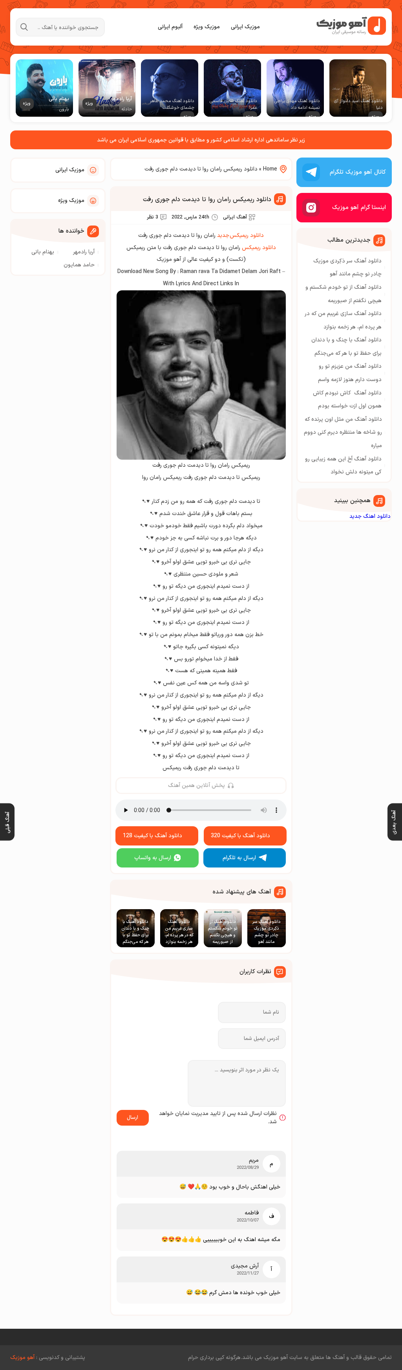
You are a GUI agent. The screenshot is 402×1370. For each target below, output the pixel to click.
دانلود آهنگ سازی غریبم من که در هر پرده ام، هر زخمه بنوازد (343, 320)
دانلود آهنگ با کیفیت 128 (152, 836)
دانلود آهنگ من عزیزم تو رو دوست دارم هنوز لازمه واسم (350, 373)
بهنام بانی (42, 252)
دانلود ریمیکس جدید (240, 235)
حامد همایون (79, 265)
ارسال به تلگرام (239, 858)
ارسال (132, 1118)
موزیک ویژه (207, 27)
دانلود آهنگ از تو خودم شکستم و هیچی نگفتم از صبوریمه (343, 294)
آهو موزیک (22, 1357)
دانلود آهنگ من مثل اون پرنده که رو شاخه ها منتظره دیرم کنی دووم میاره (343, 432)
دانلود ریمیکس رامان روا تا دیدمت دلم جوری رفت (207, 199)
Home (270, 169)
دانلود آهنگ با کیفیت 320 (240, 836)
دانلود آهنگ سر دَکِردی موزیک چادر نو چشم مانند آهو (347, 268)
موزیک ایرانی (245, 27)
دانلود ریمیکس (259, 248)
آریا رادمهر (84, 252)
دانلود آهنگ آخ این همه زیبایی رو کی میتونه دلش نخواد (343, 466)
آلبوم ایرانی (170, 27)
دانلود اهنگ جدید (370, 516)
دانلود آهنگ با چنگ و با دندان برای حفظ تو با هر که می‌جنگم (346, 347)
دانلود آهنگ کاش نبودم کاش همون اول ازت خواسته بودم (347, 400)
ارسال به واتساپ (152, 858)
